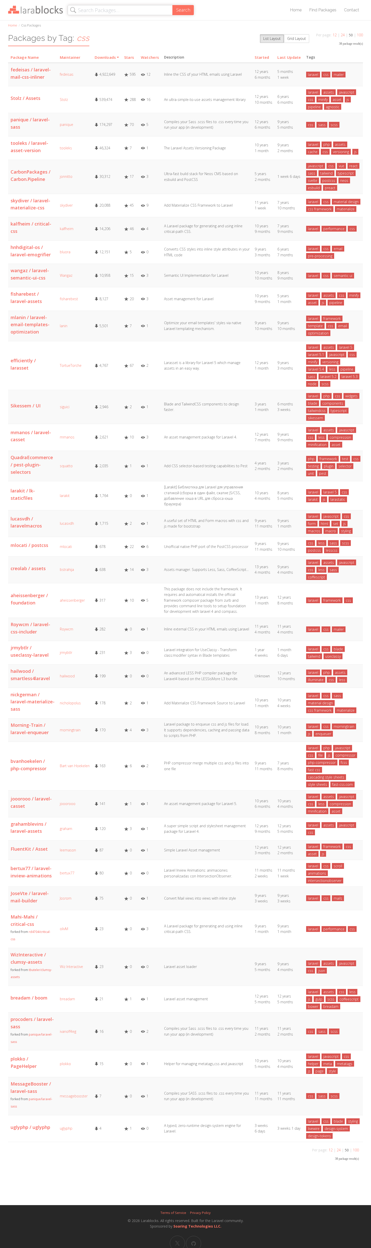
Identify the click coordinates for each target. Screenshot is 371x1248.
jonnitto (66, 176)
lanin (63, 325)
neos (344, 180)
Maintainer (70, 57)
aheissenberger (72, 600)
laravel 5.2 (328, 376)
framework (332, 318)
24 (343, 35)
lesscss (331, 550)
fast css (314, 769)
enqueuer (323, 733)
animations (317, 873)
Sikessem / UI (26, 406)
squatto (66, 465)
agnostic (332, 106)
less (332, 369)
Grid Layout (296, 38)
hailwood (67, 676)
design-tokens (319, 1135)
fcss (344, 762)
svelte (312, 180)
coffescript (316, 577)
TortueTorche (71, 365)
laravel (313, 74)
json (321, 970)
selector (345, 466)
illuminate (316, 679)
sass (322, 124)
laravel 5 (345, 347)
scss (334, 124)
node (312, 383)
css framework (320, 209)
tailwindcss (317, 410)
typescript (346, 173)
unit (311, 473)
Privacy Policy (200, 1212)
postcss (328, 180)
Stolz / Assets (25, 98)
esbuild (314, 187)
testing (313, 466)
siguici (64, 406)
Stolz (64, 99)
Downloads (105, 57)
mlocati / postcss (29, 545)
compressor (345, 755)
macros (314, 531)
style (332, 1071)
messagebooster (74, 1096)
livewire (314, 1128)
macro (330, 531)
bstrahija (67, 569)
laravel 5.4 (316, 369)
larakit (65, 495)
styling (346, 531)
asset (337, 99)
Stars (129, 57)
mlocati (66, 546)
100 (360, 35)
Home (296, 10)
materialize (346, 209)
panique (66, 124)
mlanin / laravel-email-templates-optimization (30, 324)
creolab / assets (28, 568)
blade (312, 403)
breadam (67, 998)
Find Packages (322, 10)
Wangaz (66, 275)
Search (183, 10)
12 (335, 35)
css (326, 74)
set (335, 523)
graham (66, 828)
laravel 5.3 (349, 376)
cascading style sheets (326, 777)
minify (323, 99)
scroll (338, 866)
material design (346, 201)
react (353, 165)
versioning (341, 151)
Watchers (150, 57)
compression (340, 437)
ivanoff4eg (68, 1031)
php (326, 144)
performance (333, 228)
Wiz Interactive (71, 966)
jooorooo (67, 803)
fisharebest (69, 298)
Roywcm (66, 629)
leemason (68, 850)
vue (341, 165)
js (348, 99)
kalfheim (66, 228)
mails (338, 898)
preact (330, 187)
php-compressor (322, 762)
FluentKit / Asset (29, 849)
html (324, 523)
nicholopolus (70, 703)
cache (312, 151)
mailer (339, 74)
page (319, 1071)
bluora (65, 251)
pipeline (314, 106)
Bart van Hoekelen (75, 765)
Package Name (25, 57)
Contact (351, 10)
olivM (64, 928)
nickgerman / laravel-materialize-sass (33, 701)
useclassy (333, 656)
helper (313, 1063)
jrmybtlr (66, 652)
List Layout (272, 38)
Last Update (289, 57)
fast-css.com (342, 784)
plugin (328, 466)
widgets (351, 396)
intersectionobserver (324, 880)
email (338, 248)
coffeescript (349, 999)
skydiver (66, 205)
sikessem (315, 417)
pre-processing (320, 256)
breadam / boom (29, 998)
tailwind (326, 173)
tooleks (66, 148)
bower (313, 1006)
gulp (318, 999)
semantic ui (343, 275)
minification (317, 444)
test (345, 458)
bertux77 (67, 873)
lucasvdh (67, 523)
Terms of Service (173, 1212)
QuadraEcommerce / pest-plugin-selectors (32, 464)
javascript (346, 92)
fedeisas (66, 74)
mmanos (67, 437)
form (312, 523)
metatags (344, 1063)
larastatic (337, 499)
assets (328, 92)
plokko (65, 1063)
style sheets (317, 784)
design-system (336, 1128)
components (332, 403)
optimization (318, 333)
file (320, 755)
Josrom (65, 898)
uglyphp (66, 1128)
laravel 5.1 (316, 354)
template (315, 325)
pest (322, 473)
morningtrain (70, 730)
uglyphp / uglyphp (30, 1127)
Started (262, 57)
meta (327, 1063)
